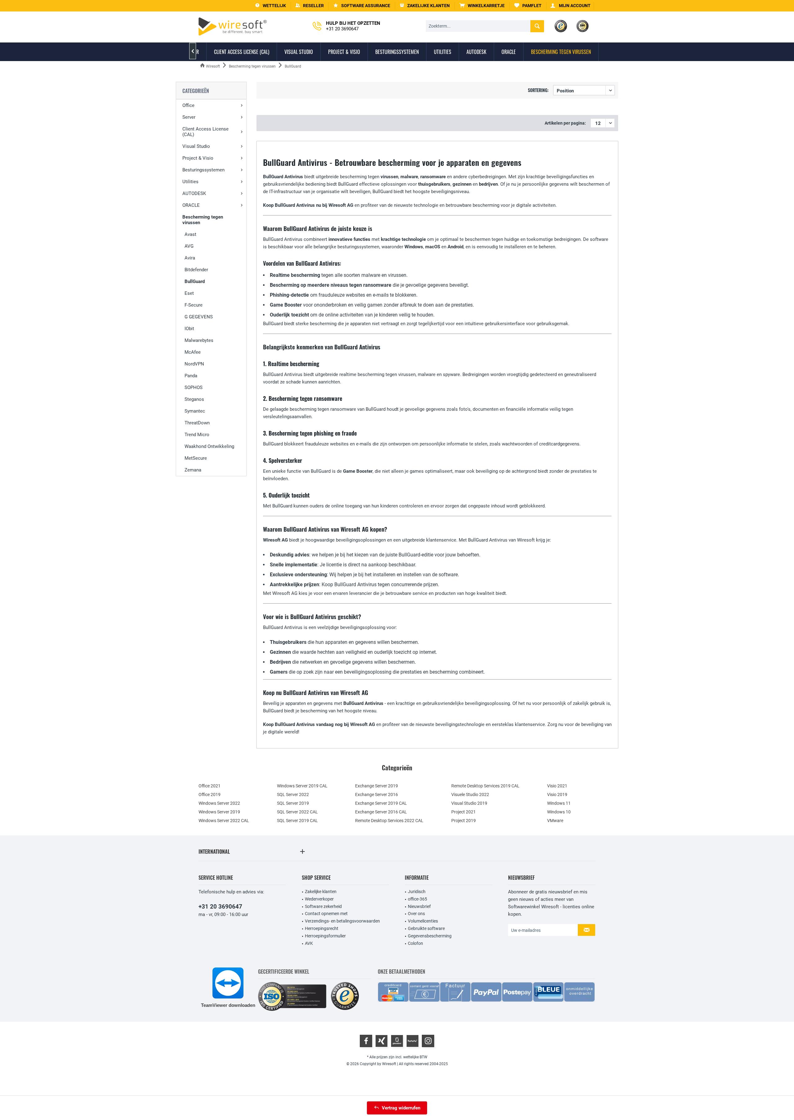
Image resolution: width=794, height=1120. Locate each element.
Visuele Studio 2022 (470, 794)
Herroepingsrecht (321, 928)
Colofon (415, 943)
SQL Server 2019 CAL (297, 820)
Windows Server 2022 (219, 803)
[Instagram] (428, 1041)
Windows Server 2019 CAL (302, 785)
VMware (555, 820)
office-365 (417, 898)
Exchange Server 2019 (376, 785)
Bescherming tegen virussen (202, 219)
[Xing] (381, 1041)
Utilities (190, 181)
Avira (190, 258)
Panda (191, 375)
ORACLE (191, 205)
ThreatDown (197, 423)
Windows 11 (559, 803)
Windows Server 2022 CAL (223, 820)
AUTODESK (194, 193)
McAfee (193, 352)
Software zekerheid (323, 906)
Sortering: (538, 90)
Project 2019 (463, 820)
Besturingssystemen (203, 170)
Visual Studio (196, 146)
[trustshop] (345, 996)
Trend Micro (197, 434)
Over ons (416, 913)
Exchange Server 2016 (376, 794)
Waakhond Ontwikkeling (209, 446)
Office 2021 (209, 785)
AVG (189, 246)
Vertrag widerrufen (401, 1108)
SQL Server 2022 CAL (297, 811)
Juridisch (417, 891)
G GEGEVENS (199, 317)
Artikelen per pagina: (565, 123)
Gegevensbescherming (430, 935)
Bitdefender (196, 269)
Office (188, 105)
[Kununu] (412, 1041)
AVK (309, 943)
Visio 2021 (557, 785)
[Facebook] (366, 1041)
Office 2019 (209, 794)
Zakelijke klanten (321, 891)
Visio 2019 (557, 794)
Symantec (195, 411)
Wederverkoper (319, 898)
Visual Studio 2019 (469, 803)
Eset (189, 293)
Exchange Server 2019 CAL (381, 803)
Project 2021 (463, 811)
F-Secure (194, 305)
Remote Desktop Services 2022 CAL (389, 820)
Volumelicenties (423, 921)
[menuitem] (482, 6)
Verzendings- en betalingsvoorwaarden (342, 921)
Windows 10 (559, 811)
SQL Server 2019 (293, 803)
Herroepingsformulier (325, 935)
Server (188, 117)
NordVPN (194, 364)
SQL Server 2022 (293, 794)
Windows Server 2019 (219, 811)
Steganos (194, 399)
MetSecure (196, 458)
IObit (189, 328)
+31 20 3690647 (220, 906)
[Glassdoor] (397, 1041)
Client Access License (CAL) (205, 131)
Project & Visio (197, 158)
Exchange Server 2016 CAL (381, 811)
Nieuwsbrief (419, 906)
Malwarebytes (199, 340)
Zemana (193, 470)
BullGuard (195, 281)
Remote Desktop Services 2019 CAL (485, 785)
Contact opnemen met (326, 913)
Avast (190, 234)
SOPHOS (194, 387)
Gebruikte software (426, 928)
